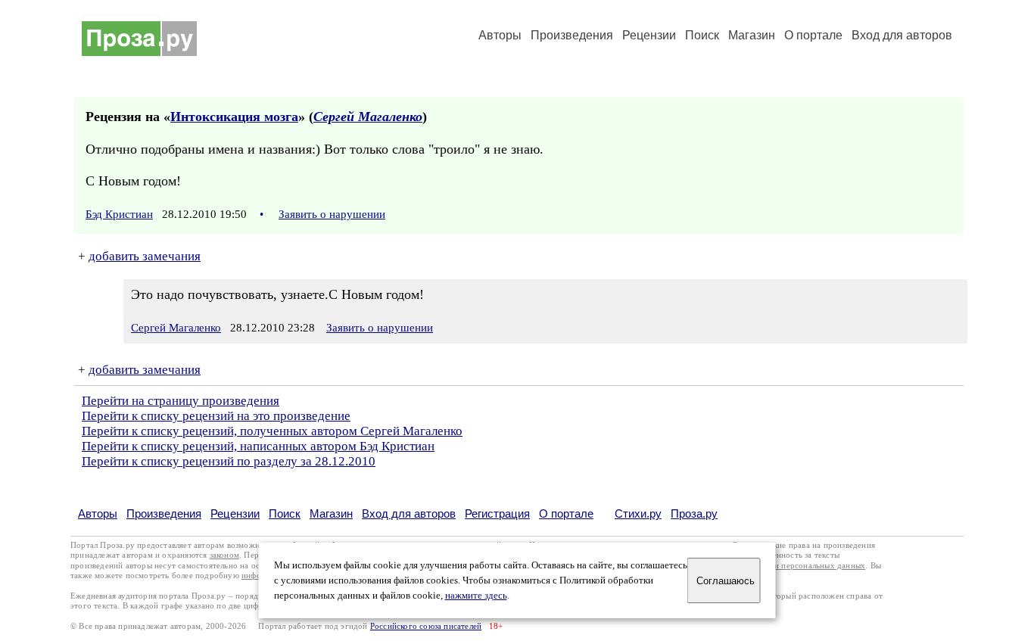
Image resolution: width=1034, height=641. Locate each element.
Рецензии (649, 35)
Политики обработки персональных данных (783, 566)
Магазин (751, 35)
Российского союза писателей (425, 626)
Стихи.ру (638, 513)
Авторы (500, 35)
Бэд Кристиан (119, 214)
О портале (566, 513)
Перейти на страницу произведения (180, 401)
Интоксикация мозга (234, 116)
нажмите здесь (476, 595)
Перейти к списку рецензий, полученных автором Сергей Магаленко (272, 431)
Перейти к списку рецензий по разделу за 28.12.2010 (228, 461)
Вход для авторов (902, 35)
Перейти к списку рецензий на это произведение (216, 416)
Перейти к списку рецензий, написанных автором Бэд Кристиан (258, 446)
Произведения (572, 35)
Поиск (702, 35)
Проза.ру (694, 513)
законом (224, 555)
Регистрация (497, 513)
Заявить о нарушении (332, 214)
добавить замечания (145, 256)
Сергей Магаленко (367, 116)
